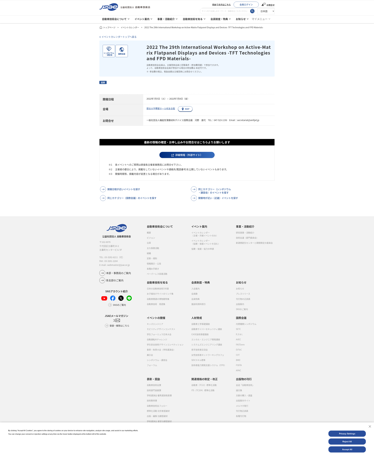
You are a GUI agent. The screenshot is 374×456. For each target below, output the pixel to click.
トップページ (109, 27)
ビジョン (151, 237)
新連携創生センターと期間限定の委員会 (254, 242)
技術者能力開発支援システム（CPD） (208, 365)
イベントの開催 (156, 318)
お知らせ (240, 288)
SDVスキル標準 (198, 360)
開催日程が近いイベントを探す (123, 189)
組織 (149, 253)
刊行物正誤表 (242, 410)
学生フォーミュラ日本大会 (159, 334)
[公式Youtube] (104, 298)
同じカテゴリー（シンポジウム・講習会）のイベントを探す (214, 190)
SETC (238, 329)
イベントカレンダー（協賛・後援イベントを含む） (205, 242)
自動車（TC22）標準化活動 (204, 385)
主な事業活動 (153, 248)
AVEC (238, 339)
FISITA (239, 365)
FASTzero (240, 344)
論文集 (239, 390)
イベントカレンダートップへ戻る (119, 36)
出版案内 (240, 304)
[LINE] (129, 298)
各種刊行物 (241, 415)
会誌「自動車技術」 (245, 385)
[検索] (252, 11)
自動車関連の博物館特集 (158, 298)
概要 (149, 232)
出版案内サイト (243, 400)
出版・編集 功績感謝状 (157, 415)
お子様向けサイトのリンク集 (160, 293)
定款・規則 (152, 258)
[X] (121, 298)
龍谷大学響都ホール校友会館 (161, 108)
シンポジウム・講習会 (157, 360)
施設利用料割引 (198, 304)
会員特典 (195, 298)
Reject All (347, 441)
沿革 (149, 242)
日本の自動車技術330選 (158, 288)
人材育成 (196, 318)
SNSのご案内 (242, 309)
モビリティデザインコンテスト (161, 329)
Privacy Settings (347, 433)
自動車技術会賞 (154, 385)
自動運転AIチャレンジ (157, 339)
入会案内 (195, 288)
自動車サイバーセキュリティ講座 (206, 329)
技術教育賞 (152, 400)
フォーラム (152, 365)
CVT (238, 354)
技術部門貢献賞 (154, 390)
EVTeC (239, 349)
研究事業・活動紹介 (245, 232)
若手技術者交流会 (199, 349)
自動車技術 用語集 (156, 304)
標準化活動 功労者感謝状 (158, 410)
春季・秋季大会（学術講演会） (161, 349)
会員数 (194, 293)
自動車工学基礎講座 (200, 323)
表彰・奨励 (153, 379)
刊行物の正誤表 (243, 298)
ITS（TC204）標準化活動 (202, 390)
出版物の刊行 (244, 379)
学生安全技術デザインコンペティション (165, 344)
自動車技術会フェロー (157, 405)
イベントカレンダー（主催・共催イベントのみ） (204, 234)
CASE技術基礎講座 (200, 334)
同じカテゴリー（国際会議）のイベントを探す (131, 198)
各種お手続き (153, 268)
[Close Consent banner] (370, 426)
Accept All (347, 449)
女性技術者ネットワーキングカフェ (207, 354)
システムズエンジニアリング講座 (206, 344)
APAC (238, 370)
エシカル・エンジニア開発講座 (205, 339)
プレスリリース (243, 293)
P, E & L (239, 334)
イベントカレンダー (130, 27)
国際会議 (241, 318)
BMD (238, 360)
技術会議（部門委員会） (247, 237)
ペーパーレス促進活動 (157, 273)
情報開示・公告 (154, 263)
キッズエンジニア (155, 323)
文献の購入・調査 (244, 395)
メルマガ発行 (242, 405)
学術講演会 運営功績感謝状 (159, 421)
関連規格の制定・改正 (204, 379)
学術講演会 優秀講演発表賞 (159, 395)
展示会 (150, 354)
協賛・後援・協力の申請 (202, 248)
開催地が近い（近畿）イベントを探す (218, 198)
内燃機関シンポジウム (246, 323)
